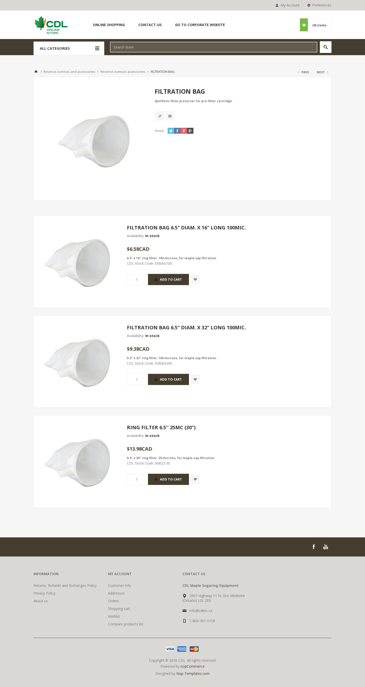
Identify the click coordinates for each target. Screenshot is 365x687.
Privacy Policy (44, 593)
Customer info (119, 585)
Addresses (116, 593)
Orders (113, 601)
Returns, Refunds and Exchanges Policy (65, 585)
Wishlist (114, 616)
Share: (160, 131)
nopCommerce (193, 666)
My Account (290, 5)
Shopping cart (119, 608)
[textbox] (213, 47)
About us (41, 601)
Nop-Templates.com (193, 673)
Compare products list (126, 624)
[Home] (36, 72)
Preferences (321, 5)
